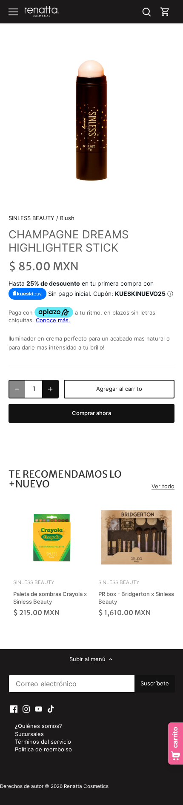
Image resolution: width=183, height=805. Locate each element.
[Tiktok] (50, 709)
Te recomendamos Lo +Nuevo (65, 479)
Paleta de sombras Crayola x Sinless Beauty (50, 591)
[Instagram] (26, 709)
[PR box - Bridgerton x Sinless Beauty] (136, 537)
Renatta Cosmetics (86, 786)
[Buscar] (146, 11)
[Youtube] (38, 709)
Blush (67, 218)
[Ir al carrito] (165, 11)
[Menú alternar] (13, 12)
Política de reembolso (43, 749)
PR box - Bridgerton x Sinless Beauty (136, 591)
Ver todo (163, 486)
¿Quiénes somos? (38, 725)
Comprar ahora (91, 413)
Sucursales (29, 734)
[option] (91, 120)
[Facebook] (13, 709)
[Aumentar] (50, 389)
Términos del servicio (43, 741)
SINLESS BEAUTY (31, 218)
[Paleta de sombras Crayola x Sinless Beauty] (51, 537)
